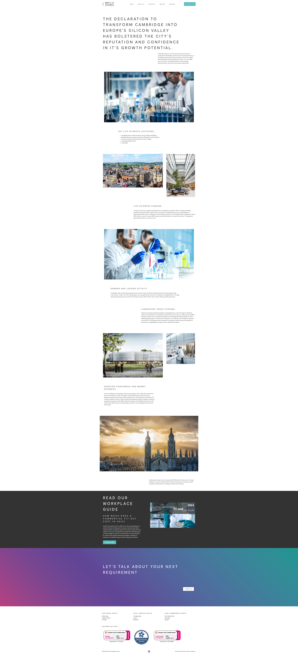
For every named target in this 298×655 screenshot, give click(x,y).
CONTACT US (190, 4)
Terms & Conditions (191, 651)
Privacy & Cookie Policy (180, 651)
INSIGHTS (172, 4)
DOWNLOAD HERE (109, 542)
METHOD (162, 4)
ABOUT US (141, 4)
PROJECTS (152, 4)
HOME (131, 4)
